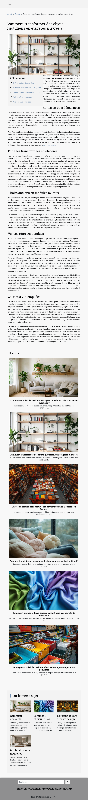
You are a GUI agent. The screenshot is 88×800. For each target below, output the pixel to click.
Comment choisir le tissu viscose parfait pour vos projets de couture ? (44, 614)
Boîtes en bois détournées (23, 83)
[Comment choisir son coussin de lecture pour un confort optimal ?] (43, 538)
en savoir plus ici (49, 145)
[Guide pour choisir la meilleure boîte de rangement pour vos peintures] (43, 644)
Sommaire (18, 78)
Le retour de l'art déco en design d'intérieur (67, 719)
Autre (69, 788)
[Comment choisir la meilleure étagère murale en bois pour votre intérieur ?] (43, 377)
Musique (52, 788)
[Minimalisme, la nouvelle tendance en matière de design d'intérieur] (20, 741)
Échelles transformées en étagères (27, 88)
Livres (43, 788)
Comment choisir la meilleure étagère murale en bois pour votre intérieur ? (44, 401)
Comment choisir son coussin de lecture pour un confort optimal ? (44, 561)
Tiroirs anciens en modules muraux (26, 92)
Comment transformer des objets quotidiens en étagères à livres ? (44, 454)
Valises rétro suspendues (23, 97)
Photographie (31, 788)
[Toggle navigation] (10, 4)
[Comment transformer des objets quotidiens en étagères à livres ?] (43, 432)
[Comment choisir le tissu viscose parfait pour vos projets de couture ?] (43, 590)
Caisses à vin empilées (22, 102)
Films (19, 788)
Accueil (9, 14)
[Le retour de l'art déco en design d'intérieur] (67, 706)
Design (17, 14)
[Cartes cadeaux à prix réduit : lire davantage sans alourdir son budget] (43, 484)
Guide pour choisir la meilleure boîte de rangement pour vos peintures (44, 668)
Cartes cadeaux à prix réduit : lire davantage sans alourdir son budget (44, 507)
